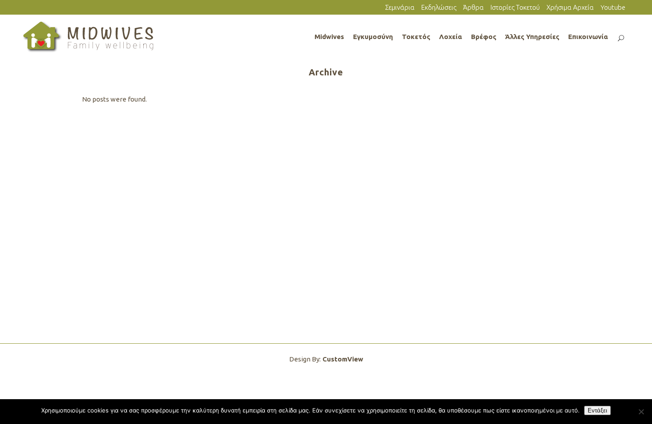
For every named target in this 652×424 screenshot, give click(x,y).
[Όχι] (640, 411)
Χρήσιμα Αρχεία (570, 7)
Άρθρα (473, 7)
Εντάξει (597, 410)
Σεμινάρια (400, 7)
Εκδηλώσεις (438, 7)
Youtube (613, 7)
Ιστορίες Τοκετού (515, 7)
